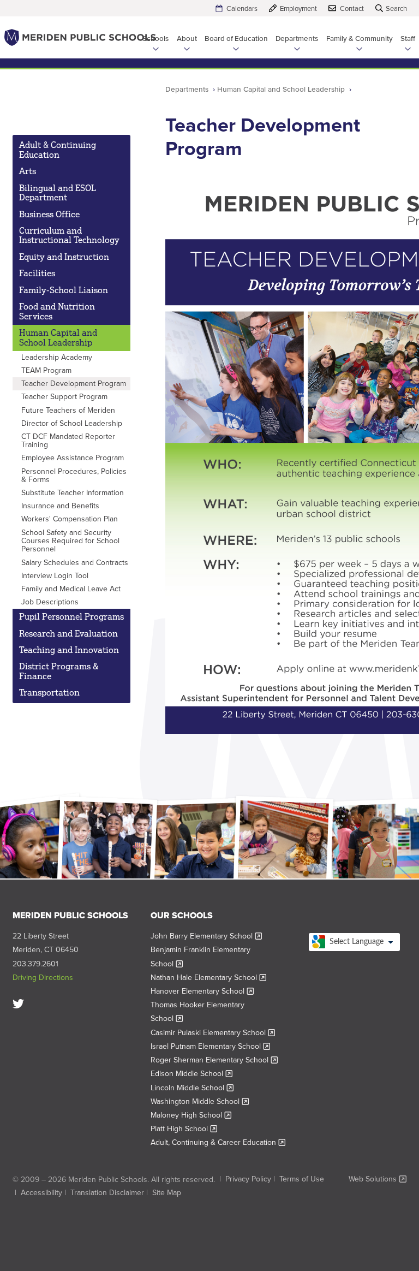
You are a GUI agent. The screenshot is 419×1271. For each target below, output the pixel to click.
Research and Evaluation (68, 633)
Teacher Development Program (73, 383)
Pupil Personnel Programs (71, 616)
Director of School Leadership (71, 423)
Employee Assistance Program (72, 458)
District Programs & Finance (58, 671)
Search (396, 8)
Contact (352, 8)
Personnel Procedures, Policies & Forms (74, 475)
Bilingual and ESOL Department (57, 192)
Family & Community (359, 38)
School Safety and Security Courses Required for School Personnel (70, 541)
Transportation (49, 692)
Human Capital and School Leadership (281, 89)
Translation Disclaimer (107, 1192)
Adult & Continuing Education (57, 149)
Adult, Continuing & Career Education (218, 1142)
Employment (298, 8)
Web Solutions (377, 1179)
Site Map (166, 1192)
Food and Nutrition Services (57, 311)
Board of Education (236, 38)
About (187, 38)
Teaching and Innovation (69, 649)
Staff (407, 38)
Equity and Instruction (64, 256)
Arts (27, 170)
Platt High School (184, 1129)
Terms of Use (301, 1179)
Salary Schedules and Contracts (74, 562)
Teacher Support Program (64, 396)
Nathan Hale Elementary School (209, 977)
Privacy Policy (248, 1179)
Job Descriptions (50, 602)
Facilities (37, 273)
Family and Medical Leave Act (71, 589)
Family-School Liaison (63, 289)
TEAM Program (46, 370)
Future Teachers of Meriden (68, 410)
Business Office (49, 214)
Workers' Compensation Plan (69, 519)
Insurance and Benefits (60, 506)
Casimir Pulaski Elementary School (213, 1032)
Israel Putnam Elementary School (211, 1046)
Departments (297, 38)
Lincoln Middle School (192, 1088)
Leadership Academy (56, 357)
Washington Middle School (200, 1101)
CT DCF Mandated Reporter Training (68, 441)
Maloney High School (191, 1115)
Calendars (242, 8)
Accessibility (41, 1192)
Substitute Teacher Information (72, 492)
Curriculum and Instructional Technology (69, 235)
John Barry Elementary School (206, 936)
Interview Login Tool (54, 575)
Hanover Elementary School (202, 991)
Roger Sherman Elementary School (214, 1060)
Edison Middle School (192, 1073)
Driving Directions (43, 977)
